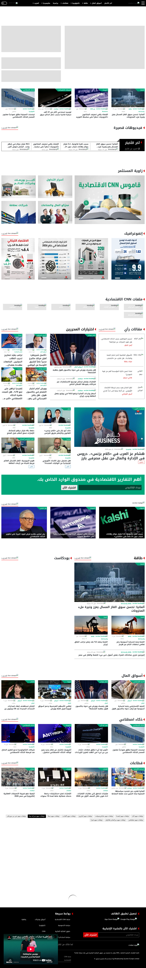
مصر (69, 409)
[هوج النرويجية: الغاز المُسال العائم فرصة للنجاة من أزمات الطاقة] (17, 445)
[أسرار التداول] (55, 186)
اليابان (32, 682)
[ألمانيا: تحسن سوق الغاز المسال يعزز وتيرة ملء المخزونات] (128, 98)
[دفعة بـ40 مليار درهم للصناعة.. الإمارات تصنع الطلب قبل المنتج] (17, 415)
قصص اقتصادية (18, 352)
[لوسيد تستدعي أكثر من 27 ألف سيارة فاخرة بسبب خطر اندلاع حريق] (54, 98)
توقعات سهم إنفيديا (122, 816)
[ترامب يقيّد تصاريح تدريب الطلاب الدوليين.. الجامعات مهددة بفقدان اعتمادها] (11, 341)
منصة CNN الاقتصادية (67, 958)
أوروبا (69, 682)
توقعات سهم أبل (137, 816)
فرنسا (68, 439)
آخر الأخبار (108, 3)
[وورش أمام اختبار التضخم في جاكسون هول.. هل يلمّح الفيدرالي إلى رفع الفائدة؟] (36, 374)
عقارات (32, 769)
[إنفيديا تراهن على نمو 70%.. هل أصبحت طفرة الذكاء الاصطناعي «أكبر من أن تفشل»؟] (11, 374)
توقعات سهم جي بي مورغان (16, 816)
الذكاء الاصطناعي (28, 90)
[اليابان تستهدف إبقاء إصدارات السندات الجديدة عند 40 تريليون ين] (18, 689)
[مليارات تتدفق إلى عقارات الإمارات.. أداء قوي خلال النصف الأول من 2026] (91, 777)
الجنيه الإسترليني (138, 682)
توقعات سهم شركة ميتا (37, 816)
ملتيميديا (46, 3)
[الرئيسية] (133, 3)
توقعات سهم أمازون (85, 816)
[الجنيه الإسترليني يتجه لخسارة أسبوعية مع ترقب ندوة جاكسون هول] (128, 689)
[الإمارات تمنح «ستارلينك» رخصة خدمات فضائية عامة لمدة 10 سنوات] (54, 777)
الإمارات (31, 409)
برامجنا (55, 3)
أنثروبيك (105, 90)
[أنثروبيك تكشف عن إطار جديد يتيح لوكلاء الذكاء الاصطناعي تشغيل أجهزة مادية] (54, 733)
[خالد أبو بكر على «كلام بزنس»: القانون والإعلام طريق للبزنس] (54, 415)
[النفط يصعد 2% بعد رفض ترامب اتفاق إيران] (91, 625)
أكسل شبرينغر (41, 335)
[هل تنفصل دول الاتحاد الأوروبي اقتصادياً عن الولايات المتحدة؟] (54, 445)
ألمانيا (142, 90)
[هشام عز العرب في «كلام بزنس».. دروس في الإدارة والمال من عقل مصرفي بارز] (109, 427)
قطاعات (65, 3)
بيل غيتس (43, 508)
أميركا (20, 335)
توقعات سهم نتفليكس (136, 820)
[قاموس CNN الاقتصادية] (110, 199)
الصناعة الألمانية (139, 769)
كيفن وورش (91, 335)
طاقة (86, 3)
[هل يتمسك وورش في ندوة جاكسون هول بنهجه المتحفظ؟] (73, 349)
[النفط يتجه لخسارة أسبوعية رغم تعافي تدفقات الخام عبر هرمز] (128, 625)
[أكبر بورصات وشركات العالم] (18, 186)
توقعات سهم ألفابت (69, 816)
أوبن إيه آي (104, 725)
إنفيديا (20, 369)
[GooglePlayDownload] (128, 919)
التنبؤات (141, 508)
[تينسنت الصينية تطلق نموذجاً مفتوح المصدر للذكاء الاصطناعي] (18, 98)
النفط (142, 617)
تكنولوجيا (76, 3)
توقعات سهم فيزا (96, 820)
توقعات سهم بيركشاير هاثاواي (115, 820)
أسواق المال (97, 3)
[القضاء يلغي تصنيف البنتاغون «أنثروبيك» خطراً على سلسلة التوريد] (91, 98)
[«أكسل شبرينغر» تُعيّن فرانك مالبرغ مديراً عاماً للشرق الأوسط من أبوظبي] (36, 341)
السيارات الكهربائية (64, 90)
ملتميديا (128, 449)
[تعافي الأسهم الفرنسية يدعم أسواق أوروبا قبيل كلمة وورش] (54, 689)
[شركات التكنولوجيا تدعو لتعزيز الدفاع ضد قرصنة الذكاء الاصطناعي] (18, 733)
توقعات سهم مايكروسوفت (104, 816)
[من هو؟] (55, 212)
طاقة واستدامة (126, 603)
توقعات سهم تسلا (53, 816)
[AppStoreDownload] (112, 919)
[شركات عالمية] (18, 212)
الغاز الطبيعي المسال (27, 439)
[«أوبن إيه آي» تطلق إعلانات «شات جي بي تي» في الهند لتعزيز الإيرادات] (91, 733)
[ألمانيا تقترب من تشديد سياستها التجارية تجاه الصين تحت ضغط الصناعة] (128, 777)
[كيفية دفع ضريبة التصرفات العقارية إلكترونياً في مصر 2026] (18, 777)
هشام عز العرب (139, 409)
